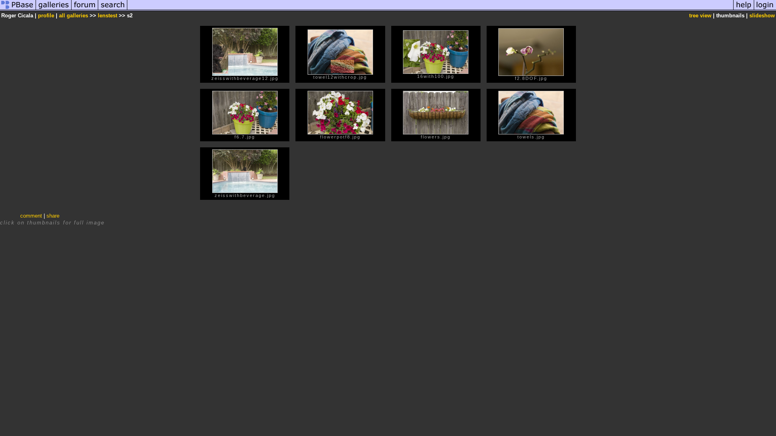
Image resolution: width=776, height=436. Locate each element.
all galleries (73, 16)
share (52, 216)
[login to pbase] (765, 9)
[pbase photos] (18, 9)
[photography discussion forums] (85, 9)
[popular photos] (430, 9)
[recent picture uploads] (54, 9)
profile (46, 16)
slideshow (762, 16)
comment (31, 216)
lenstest (107, 16)
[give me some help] (743, 9)
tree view (700, 16)
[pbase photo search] (112, 9)
